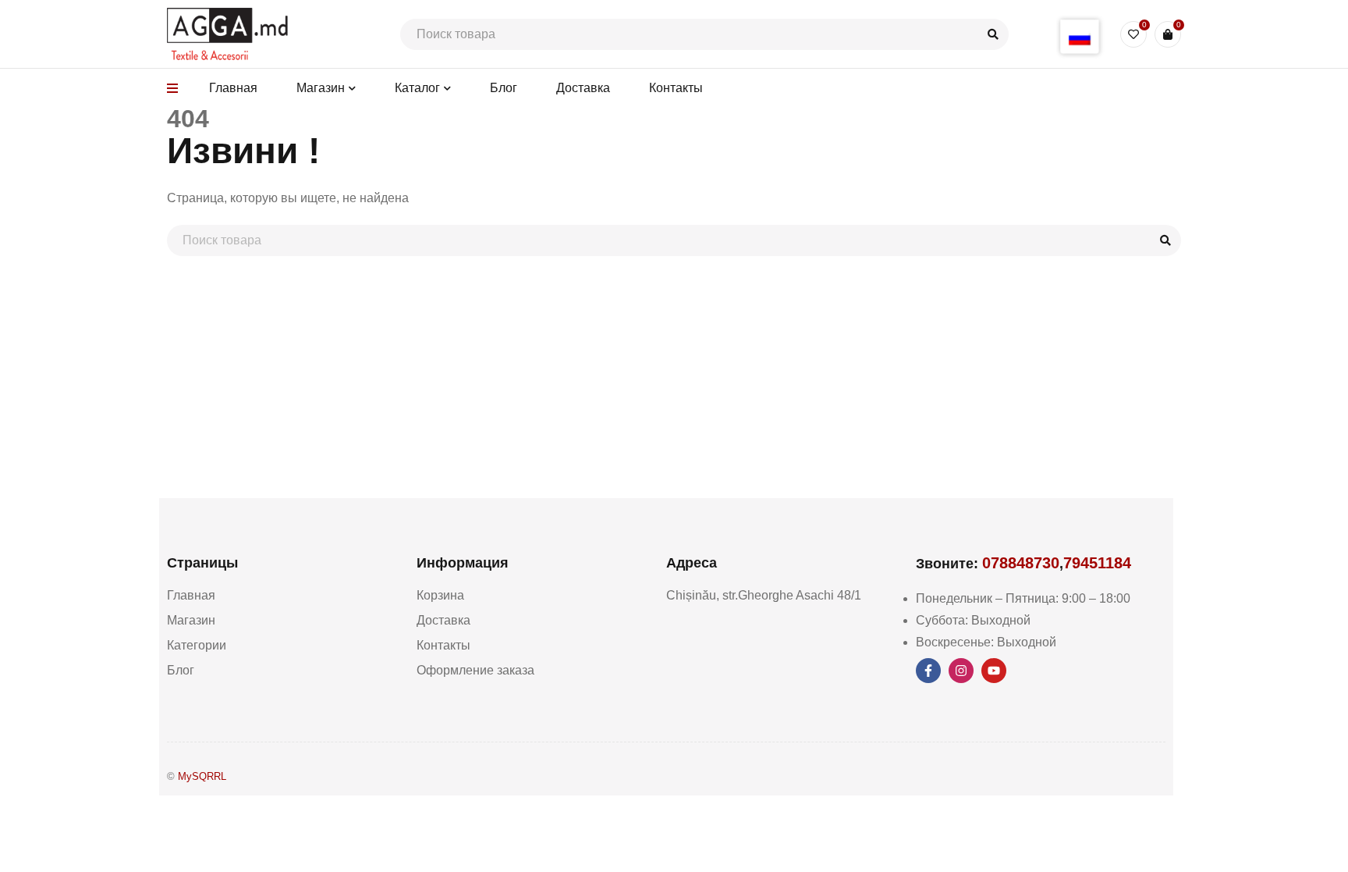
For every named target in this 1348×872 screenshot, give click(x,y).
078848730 (1020, 562)
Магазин (191, 620)
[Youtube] (993, 670)
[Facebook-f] (928, 670)
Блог (180, 670)
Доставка (443, 620)
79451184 (1097, 562)
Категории (196, 645)
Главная (191, 595)
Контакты (443, 645)
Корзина (440, 595)
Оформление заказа (475, 670)
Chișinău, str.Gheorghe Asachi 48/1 (763, 595)
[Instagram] (961, 670)
